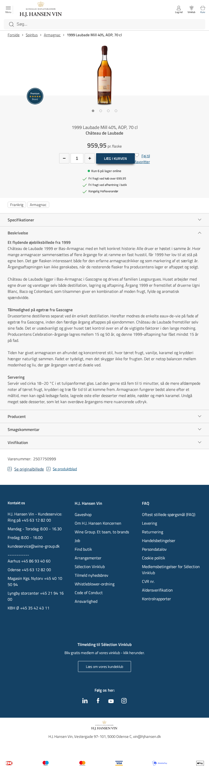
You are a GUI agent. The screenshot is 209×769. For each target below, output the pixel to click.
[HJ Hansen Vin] (41, 9)
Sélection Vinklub (90, 566)
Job (77, 540)
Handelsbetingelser (158, 540)
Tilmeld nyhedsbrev (91, 575)
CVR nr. (148, 581)
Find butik (83, 549)
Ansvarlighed (86, 601)
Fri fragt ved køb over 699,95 (107, 178)
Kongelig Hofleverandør (103, 191)
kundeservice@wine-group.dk (34, 546)
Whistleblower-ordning (94, 584)
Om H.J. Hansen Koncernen (98, 523)
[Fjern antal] (64, 158)
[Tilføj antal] (90, 158)
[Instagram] (124, 702)
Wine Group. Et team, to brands (102, 532)
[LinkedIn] (85, 702)
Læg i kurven (115, 158)
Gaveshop (83, 514)
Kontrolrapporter (156, 599)
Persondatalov (154, 549)
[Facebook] (98, 702)
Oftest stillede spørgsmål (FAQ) (168, 514)
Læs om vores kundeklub (104, 666)
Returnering (152, 532)
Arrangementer (88, 558)
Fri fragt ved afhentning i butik (107, 185)
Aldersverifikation (157, 590)
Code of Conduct (89, 593)
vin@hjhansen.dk (147, 736)
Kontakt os (16, 503)
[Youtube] (111, 702)
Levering (149, 523)
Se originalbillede (29, 469)
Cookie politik (154, 558)
